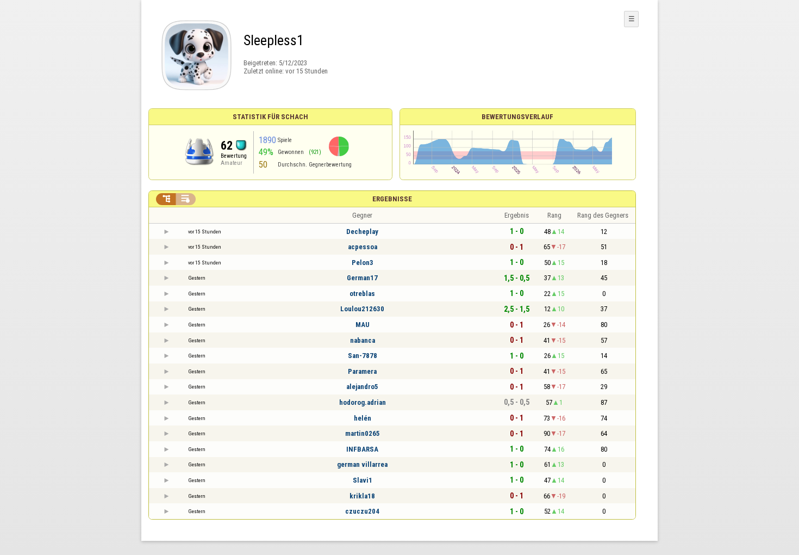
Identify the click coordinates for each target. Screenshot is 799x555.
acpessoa (362, 247)
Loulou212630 (362, 309)
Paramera (362, 371)
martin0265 (362, 433)
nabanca (362, 340)
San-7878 (362, 355)
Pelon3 (362, 262)
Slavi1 (362, 480)
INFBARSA (362, 449)
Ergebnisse (392, 199)
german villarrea (362, 464)
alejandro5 (362, 387)
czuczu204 (362, 511)
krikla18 (362, 496)
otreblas (362, 293)
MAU (362, 324)
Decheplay (362, 231)
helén (362, 418)
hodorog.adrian (362, 402)
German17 (362, 278)
